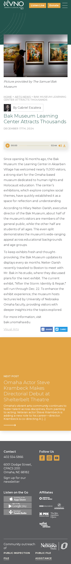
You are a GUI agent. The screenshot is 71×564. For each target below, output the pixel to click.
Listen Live (37, 5)
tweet (63, 329)
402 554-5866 (13, 457)
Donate (54, 5)
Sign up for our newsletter (15, 479)
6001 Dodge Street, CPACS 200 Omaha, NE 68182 (18, 468)
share (49, 329)
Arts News (23, 96)
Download (64, 145)
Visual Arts (11, 329)
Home (8, 96)
